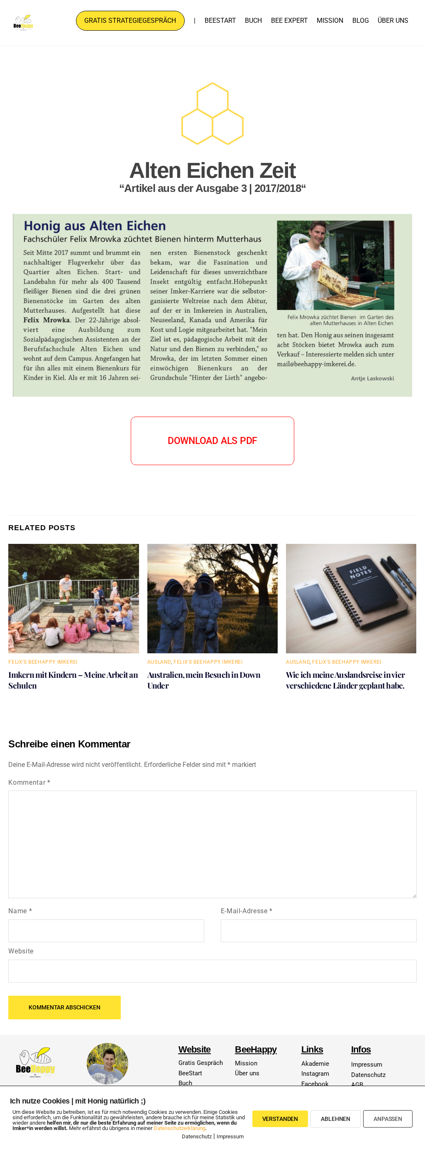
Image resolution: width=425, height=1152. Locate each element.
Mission (330, 20)
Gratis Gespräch (200, 1063)
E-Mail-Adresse (247, 911)
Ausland (159, 662)
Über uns (393, 20)
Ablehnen (335, 1119)
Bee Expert (289, 20)
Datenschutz (368, 1075)
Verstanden (280, 1119)
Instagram (315, 1073)
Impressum (366, 1064)
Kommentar (29, 782)
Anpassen (388, 1119)
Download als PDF (212, 440)
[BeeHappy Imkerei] (23, 29)
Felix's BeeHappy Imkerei (42, 662)
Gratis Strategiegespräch (130, 20)
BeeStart (220, 20)
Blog (360, 20)
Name (20, 911)
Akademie (315, 1063)
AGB (357, 1085)
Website (20, 951)
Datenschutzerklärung (179, 1128)
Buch (253, 20)
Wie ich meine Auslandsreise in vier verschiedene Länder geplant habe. (345, 680)
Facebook (315, 1084)
